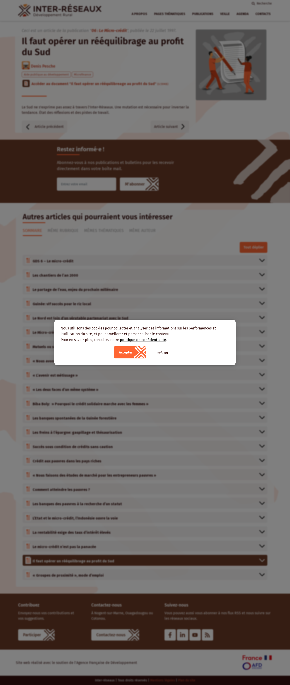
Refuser (162, 353)
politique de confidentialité (143, 339)
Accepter (126, 352)
